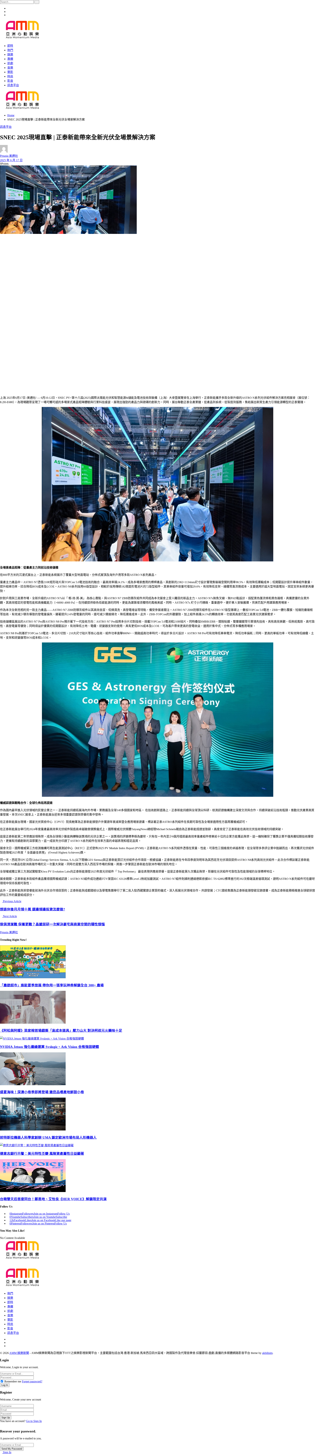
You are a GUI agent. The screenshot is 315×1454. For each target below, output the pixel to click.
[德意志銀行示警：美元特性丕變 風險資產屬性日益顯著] (157, 1145)
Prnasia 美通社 (9, 155)
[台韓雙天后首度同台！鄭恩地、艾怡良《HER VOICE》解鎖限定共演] (157, 1176)
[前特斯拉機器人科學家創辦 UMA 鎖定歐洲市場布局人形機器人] (157, 1114)
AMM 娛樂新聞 (19, 1352)
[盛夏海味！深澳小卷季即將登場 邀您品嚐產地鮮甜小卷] (157, 1069)
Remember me (12, 1381)
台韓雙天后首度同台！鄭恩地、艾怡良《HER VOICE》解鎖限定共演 (53, 1199)
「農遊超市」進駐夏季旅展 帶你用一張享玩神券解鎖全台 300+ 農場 (52, 985)
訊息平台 (6, 126)
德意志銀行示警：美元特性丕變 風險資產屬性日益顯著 (42, 1153)
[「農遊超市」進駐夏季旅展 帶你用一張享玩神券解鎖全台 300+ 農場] (157, 962)
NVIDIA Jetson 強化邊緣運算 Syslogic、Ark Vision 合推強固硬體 (49, 1047)
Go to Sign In (34, 1421)
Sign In (6, 1452)
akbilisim (267, 1352)
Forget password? (32, 1381)
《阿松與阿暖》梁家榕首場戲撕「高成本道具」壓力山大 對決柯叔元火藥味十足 (61, 1030)
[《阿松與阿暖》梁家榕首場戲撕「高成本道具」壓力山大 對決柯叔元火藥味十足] (157, 1007)
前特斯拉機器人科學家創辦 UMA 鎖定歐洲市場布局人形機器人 (48, 1137)
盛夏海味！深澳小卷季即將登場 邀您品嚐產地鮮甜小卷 (42, 1092)
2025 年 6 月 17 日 (11, 160)
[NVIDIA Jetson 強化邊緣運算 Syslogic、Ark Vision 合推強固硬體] (157, 1038)
